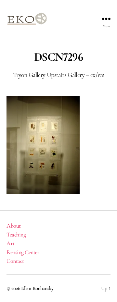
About (13, 225)
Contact (15, 260)
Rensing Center (22, 252)
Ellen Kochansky (37, 288)
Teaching (16, 234)
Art (10, 243)
